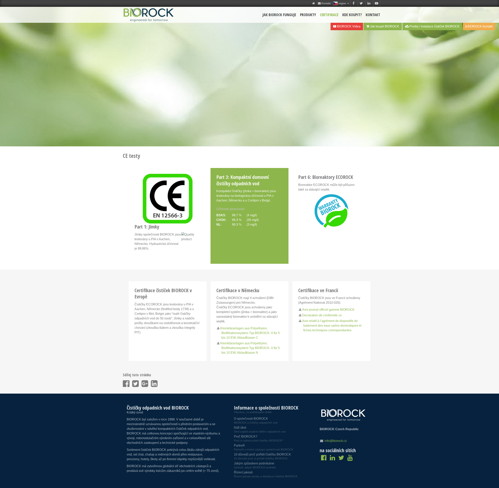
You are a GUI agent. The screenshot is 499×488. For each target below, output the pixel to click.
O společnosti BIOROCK (255, 420)
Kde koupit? (352, 14)
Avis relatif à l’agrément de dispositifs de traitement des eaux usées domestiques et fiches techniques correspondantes (331, 325)
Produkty (308, 14)
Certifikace (329, 14)
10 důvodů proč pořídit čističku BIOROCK (262, 456)
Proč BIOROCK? (258, 438)
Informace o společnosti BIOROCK (266, 407)
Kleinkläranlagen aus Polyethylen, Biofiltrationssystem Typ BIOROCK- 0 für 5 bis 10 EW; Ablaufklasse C (250, 333)
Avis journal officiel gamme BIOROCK (328, 309)
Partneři (263, 447)
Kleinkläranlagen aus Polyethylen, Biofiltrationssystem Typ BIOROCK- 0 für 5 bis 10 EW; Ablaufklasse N (250, 348)
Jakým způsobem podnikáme (255, 465)
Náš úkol (260, 429)
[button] (341, 3)
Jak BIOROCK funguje (279, 14)
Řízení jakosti (265, 474)
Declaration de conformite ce (322, 315)
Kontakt (373, 14)
